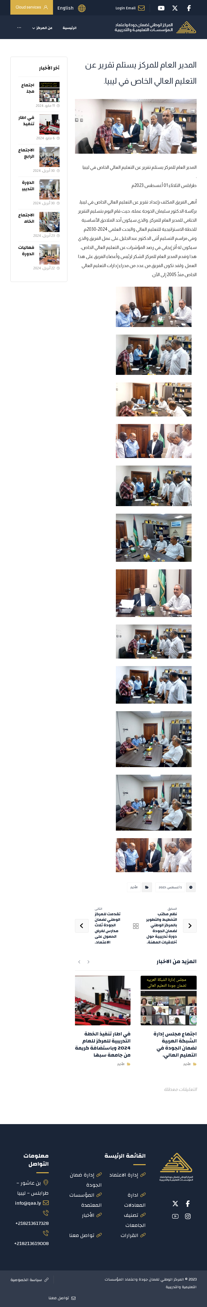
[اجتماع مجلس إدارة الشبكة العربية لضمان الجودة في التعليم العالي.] (49, 92)
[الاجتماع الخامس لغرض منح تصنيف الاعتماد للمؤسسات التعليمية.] (49, 222)
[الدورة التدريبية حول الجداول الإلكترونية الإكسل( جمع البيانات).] (49, 189)
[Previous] (88, 962)
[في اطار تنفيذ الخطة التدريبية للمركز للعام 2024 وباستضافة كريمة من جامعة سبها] (49, 124)
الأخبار (134, 887)
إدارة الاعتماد (123, 1175)
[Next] (79, 962)
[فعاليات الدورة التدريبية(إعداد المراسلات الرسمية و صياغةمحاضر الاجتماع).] (49, 254)
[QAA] (155, 27)
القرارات (129, 1235)
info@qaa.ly (28, 1203)
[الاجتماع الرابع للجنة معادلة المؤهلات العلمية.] (49, 157)
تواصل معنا (81, 1235)
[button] (19, 28)
